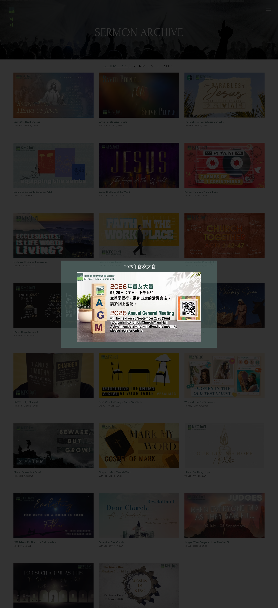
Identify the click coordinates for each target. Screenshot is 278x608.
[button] (211, 264)
